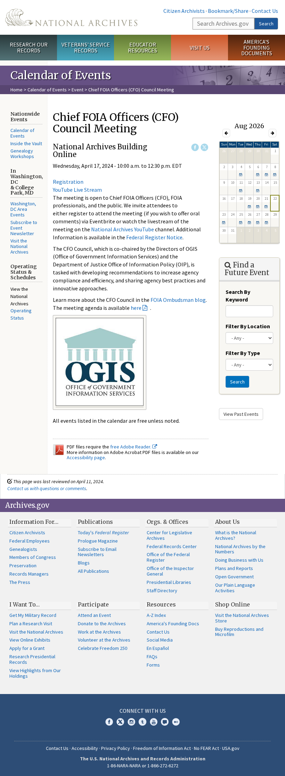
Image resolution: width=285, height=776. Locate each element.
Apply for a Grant (26, 648)
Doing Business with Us (239, 560)
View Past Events (241, 414)
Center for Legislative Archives (169, 535)
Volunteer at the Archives (104, 640)
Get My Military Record (32, 615)
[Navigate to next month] (272, 133)
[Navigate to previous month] (226, 133)
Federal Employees (29, 541)
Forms (153, 665)
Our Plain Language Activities (235, 588)
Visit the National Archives (19, 246)
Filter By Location (248, 326)
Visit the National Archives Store (242, 618)
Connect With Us (143, 710)
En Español (158, 648)
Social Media (160, 640)
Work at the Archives (99, 632)
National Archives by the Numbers (240, 549)
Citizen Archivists (184, 10)
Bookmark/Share (228, 10)
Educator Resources (142, 47)
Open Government (234, 576)
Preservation (22, 565)
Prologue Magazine (98, 541)
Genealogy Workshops (22, 153)
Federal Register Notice (154, 237)
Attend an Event (94, 615)
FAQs (152, 656)
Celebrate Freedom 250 (102, 648)
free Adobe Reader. (131, 447)
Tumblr (142, 722)
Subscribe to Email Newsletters (97, 552)
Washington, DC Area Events (23, 209)
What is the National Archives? (235, 535)
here (136, 307)
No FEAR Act (206, 748)
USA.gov (230, 748)
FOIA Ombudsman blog (178, 299)
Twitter (204, 147)
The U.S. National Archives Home (71, 17)
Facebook (195, 147)
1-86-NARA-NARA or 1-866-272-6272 (142, 765)
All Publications (93, 571)
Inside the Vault (26, 143)
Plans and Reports (234, 568)
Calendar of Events (47, 89)
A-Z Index (156, 615)
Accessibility (85, 748)
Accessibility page (86, 457)
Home (16, 89)
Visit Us (200, 47)
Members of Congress (32, 557)
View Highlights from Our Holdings (35, 673)
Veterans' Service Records (86, 47)
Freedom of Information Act (162, 748)
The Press (19, 582)
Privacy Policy (115, 748)
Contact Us (265, 10)
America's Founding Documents (256, 47)
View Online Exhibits (29, 640)
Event (77, 89)
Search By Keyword (238, 295)
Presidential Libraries (169, 582)
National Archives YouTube (122, 229)
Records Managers (29, 574)
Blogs (84, 563)
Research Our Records (29, 47)
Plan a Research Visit (30, 623)
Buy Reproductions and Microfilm (239, 632)
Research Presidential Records (32, 659)
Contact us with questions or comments (46, 488)
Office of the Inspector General (170, 571)
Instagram (131, 722)
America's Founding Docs (173, 623)
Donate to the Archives (102, 623)
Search (266, 23)
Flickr (176, 722)
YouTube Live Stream (77, 189)
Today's (103, 532)
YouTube (153, 722)
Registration (68, 181)
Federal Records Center (172, 546)
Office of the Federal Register (168, 557)
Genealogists (23, 549)
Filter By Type (243, 352)
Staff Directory (162, 590)
